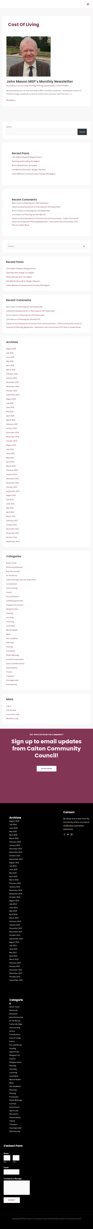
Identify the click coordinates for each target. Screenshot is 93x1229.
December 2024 (12, 432)
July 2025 (10, 403)
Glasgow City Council (14, 605)
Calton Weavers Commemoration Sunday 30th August (33, 174)
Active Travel (11, 563)
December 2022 (12, 529)
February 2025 (12, 424)
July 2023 (10, 499)
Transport (10, 676)
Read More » (11, 100)
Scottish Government (15, 659)
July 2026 (10, 353)
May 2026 (10, 361)
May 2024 (10, 458)
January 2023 (11, 525)
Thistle (9, 672)
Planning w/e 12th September (36, 203)
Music (8, 634)
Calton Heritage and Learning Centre (21, 580)
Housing (32, 85)
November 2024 (12, 437)
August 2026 (11, 349)
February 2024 (12, 470)
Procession (10, 651)
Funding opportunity (14, 601)
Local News (10, 626)
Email (6, 1167)
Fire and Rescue (12, 596)
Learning (10, 617)
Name (7, 1153)
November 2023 (12, 483)
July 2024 (10, 449)
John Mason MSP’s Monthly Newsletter (39, 81)
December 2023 (12, 478)
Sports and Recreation (15, 663)
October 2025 (11, 391)
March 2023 (10, 516)
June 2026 (10, 357)
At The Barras (11, 575)
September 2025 (13, 395)
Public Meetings (12, 655)
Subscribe (46, 769)
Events (9, 592)
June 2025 (10, 407)
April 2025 (10, 416)
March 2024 (10, 466)
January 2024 (11, 474)
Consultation (11, 584)
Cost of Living (22, 85)
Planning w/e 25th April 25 (35, 214)
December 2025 (12, 382)
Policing (39, 85)
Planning (10, 642)
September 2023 (13, 491)
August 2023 (11, 495)
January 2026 (11, 378)
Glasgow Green (12, 609)
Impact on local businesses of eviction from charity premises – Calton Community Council (42, 323)
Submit (12, 1200)
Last (14, 1162)
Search (9, 127)
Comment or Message (13, 1178)
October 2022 (11, 537)
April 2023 (10, 512)
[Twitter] (68, 834)
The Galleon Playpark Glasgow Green (27, 157)
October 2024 (11, 441)
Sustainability (49, 85)
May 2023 (10, 508)
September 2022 (13, 541)
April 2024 (10, 462)
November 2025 (12, 386)
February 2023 (12, 520)
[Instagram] (71, 834)
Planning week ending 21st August (26, 161)
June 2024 (10, 453)
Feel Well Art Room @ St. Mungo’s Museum (29, 169)
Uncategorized (12, 680)
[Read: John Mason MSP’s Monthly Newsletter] (28, 56)
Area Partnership (13, 571)
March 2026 (10, 369)
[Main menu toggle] (88, 4)
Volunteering (11, 684)
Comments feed (12, 714)
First (5, 1162)
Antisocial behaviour (14, 567)
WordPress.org (12, 718)
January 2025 (11, 428)
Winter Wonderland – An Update (24, 165)
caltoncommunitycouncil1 (22, 207)
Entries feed (11, 710)
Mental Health (12, 630)
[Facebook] (64, 834)
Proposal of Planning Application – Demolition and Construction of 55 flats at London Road (43, 327)
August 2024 (11, 445)
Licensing (10, 621)
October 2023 (11, 487)
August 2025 (11, 399)
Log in (8, 706)
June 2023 (10, 504)
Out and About (12, 638)
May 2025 (10, 411)
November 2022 (12, 533)
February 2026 (12, 374)
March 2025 (10, 420)
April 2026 (10, 365)
